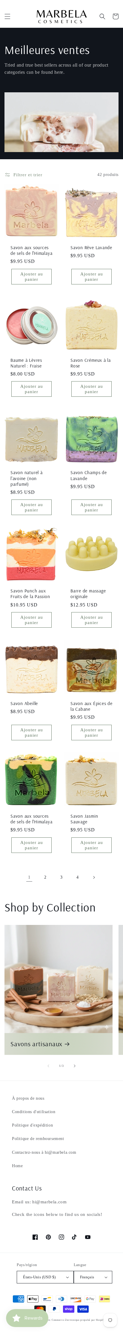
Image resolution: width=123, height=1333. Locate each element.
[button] (7, 16)
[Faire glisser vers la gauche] (48, 1065)
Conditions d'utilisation (33, 1112)
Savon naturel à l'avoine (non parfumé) (26, 478)
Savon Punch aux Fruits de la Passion (30, 593)
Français (87, 1277)
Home (17, 1166)
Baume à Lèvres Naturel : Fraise (26, 363)
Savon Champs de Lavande (88, 475)
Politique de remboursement (38, 1138)
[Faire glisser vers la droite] (74, 1065)
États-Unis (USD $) (39, 1277)
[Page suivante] (93, 877)
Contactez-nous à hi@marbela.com (44, 1152)
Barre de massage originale (88, 593)
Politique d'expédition (32, 1125)
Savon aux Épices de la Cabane (91, 706)
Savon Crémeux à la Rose (90, 363)
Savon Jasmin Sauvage (84, 819)
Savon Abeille (24, 703)
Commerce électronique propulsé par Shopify (78, 1320)
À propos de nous (28, 1098)
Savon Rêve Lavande (91, 247)
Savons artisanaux (36, 1044)
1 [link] (29, 877)
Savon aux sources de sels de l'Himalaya (31, 250)
